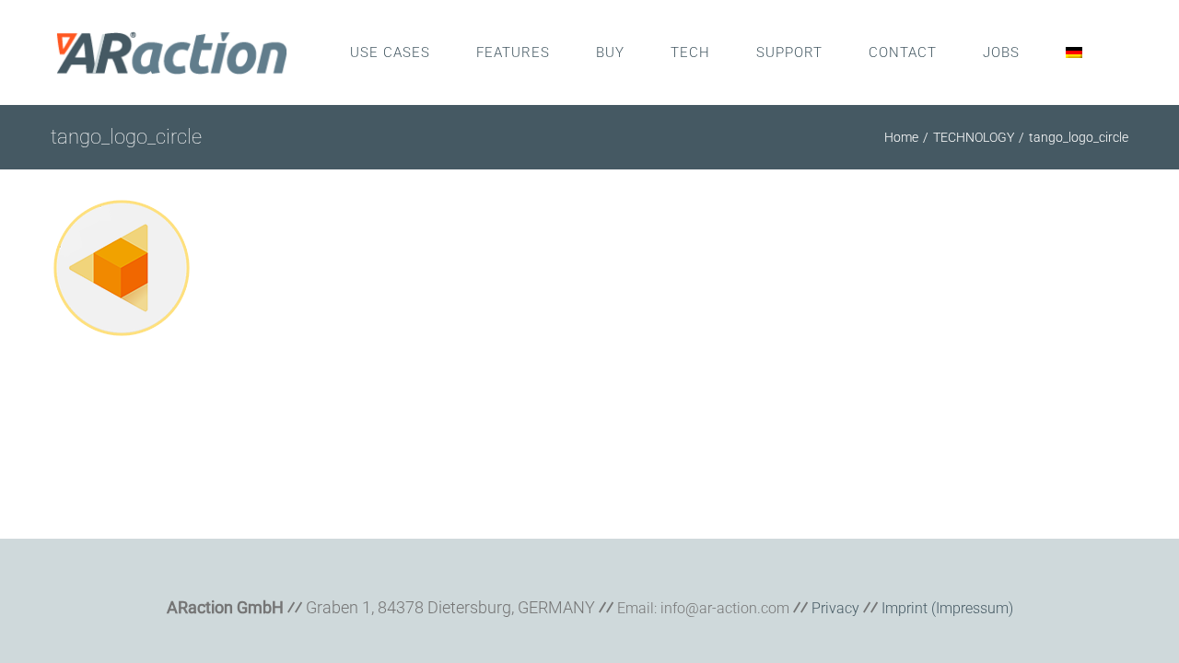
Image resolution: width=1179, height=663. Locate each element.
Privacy (835, 608)
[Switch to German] (1074, 52)
